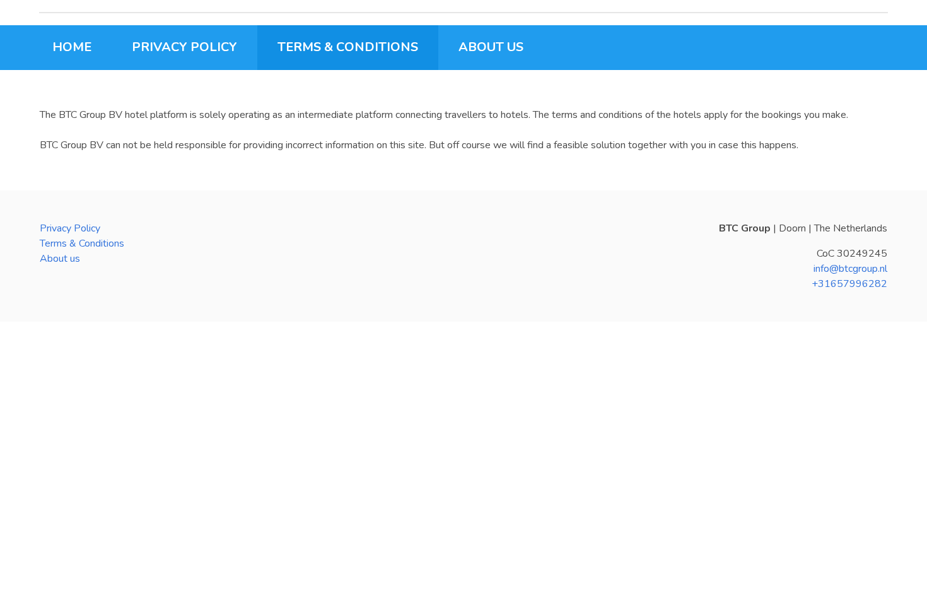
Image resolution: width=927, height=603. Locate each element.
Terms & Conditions (82, 243)
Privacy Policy (70, 228)
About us (60, 259)
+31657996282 (849, 284)
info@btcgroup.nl (850, 269)
